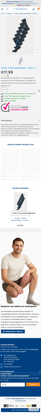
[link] (10, 176)
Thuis (2, 13)
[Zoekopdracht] (7, 9)
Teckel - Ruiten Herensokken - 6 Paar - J (20, 220)
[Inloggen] (33, 9)
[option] (20, 35)
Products (9, 13)
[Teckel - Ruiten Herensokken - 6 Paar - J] (20, 201)
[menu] (2, 9)
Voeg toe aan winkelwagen (20, 410)
